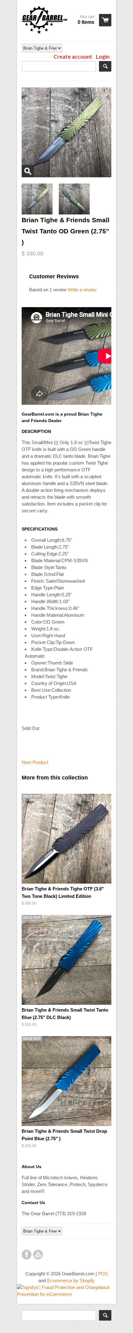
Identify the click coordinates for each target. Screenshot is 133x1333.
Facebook (27, 1255)
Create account (73, 56)
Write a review (82, 289)
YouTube (38, 1255)
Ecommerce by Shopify (71, 1280)
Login (102, 56)
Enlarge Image (28, 171)
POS (103, 1273)
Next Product (35, 762)
